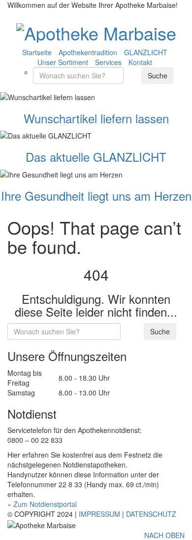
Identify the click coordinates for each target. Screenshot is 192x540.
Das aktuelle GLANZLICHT (96, 156)
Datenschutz (151, 514)
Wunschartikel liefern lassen (96, 118)
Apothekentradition (88, 52)
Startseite (37, 52)
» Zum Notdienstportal (42, 504)
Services (108, 62)
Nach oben (164, 535)
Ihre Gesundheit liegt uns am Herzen (96, 195)
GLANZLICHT (145, 52)
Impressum (99, 514)
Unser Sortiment (62, 62)
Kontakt (140, 62)
